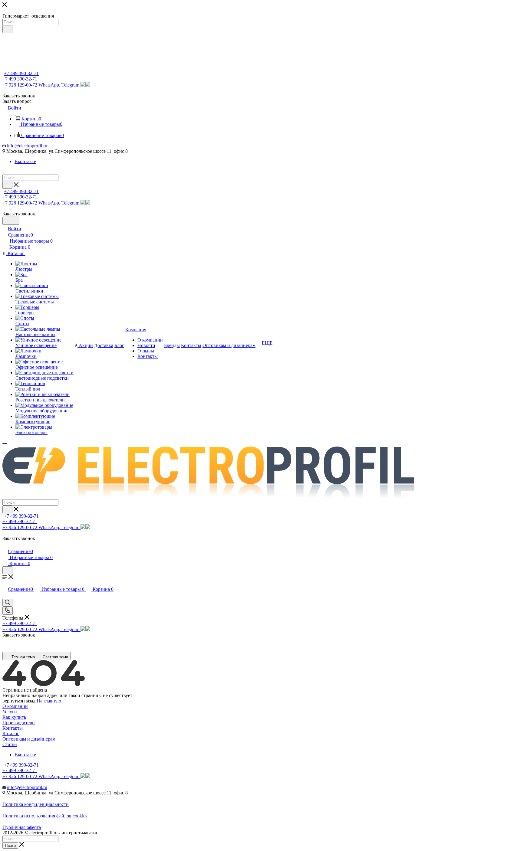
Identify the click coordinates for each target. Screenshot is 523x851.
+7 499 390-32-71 (21, 73)
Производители (18, 722)
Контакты (12, 728)
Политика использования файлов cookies (44, 815)
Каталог (10, 733)
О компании (15, 706)
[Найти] (7, 29)
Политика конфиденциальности (35, 804)
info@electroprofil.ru (27, 145)
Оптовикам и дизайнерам (28, 738)
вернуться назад (18, 700)
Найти (10, 845)
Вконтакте (25, 161)
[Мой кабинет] (5, 545)
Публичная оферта (21, 827)
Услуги (9, 711)
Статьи (9, 744)
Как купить (14, 717)
